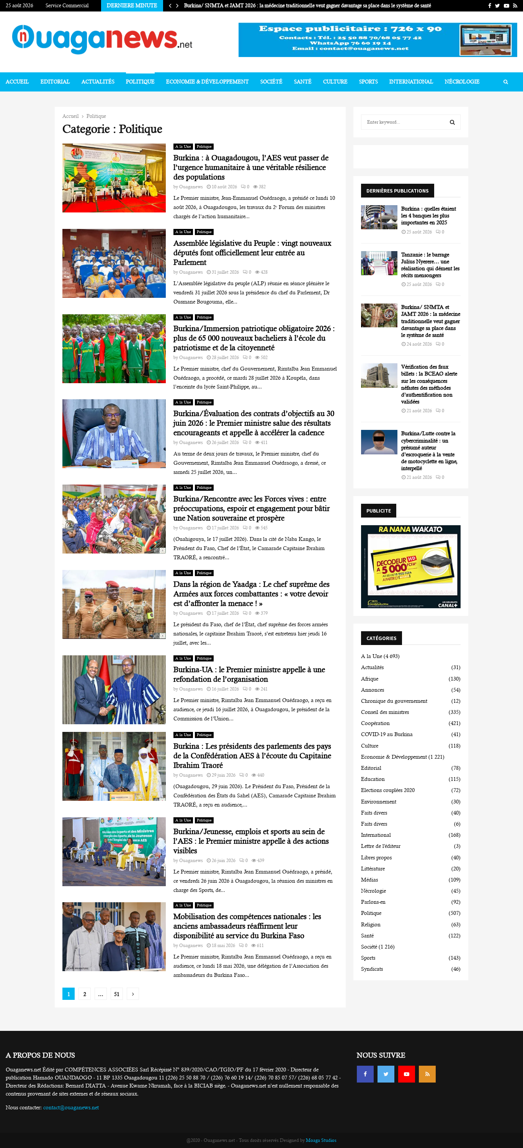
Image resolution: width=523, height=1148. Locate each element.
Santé (303, 82)
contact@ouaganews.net (71, 1107)
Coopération (375, 723)
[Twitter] (386, 1074)
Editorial (55, 82)
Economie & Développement (207, 82)
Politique (140, 82)
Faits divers (374, 813)
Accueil (17, 82)
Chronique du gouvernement (394, 701)
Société (271, 82)
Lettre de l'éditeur (380, 846)
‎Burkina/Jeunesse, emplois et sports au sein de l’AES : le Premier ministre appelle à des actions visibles (251, 841)
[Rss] (427, 1074)
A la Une (183, 146)
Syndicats (372, 969)
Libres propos (376, 857)
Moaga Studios (321, 1140)
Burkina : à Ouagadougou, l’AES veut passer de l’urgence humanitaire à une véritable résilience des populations (251, 167)
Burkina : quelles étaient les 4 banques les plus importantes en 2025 (428, 215)
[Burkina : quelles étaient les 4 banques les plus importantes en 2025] (379, 217)
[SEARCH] (452, 122)
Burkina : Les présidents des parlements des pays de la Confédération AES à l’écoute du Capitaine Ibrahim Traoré (252, 756)
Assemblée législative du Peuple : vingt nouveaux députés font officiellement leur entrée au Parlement (252, 253)
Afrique (369, 679)
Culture (335, 82)
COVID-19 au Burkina (387, 734)
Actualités (98, 82)
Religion (371, 924)
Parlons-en (373, 902)
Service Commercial (67, 5)
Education (373, 779)
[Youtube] (406, 1074)
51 (116, 994)
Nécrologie (462, 82)
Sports (368, 82)
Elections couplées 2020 (388, 790)
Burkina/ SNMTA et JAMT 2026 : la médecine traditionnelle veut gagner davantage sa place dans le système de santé (313, 5)
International (411, 82)
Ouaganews (191, 186)
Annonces (372, 690)
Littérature (373, 868)
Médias (369, 880)
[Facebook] (365, 1074)
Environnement (378, 802)
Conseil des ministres (385, 712)
